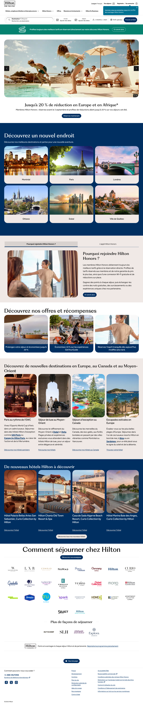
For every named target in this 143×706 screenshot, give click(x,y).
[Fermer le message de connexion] (136, 7)
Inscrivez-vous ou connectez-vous (116, 10)
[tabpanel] (71, 272)
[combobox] (29, 19)
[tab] (41, 244)
